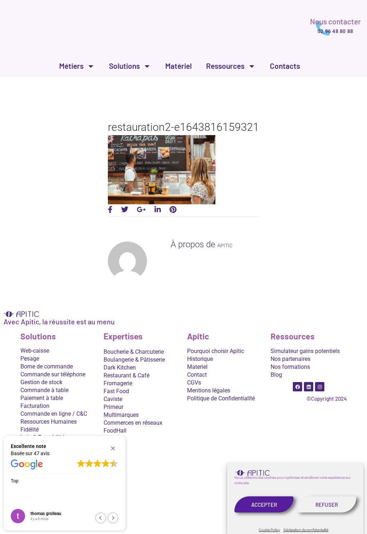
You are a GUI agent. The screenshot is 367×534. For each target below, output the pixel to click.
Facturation (34, 405)
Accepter (264, 504)
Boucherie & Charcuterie (134, 351)
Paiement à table (41, 398)
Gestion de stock (41, 382)
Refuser (326, 504)
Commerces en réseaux (133, 422)
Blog (276, 374)
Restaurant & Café (126, 375)
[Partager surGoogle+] (141, 209)
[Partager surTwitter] (124, 209)
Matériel (178, 65)
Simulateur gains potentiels (305, 351)
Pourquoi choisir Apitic (215, 351)
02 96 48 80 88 (335, 31)
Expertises (123, 337)
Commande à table (44, 390)
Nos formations (290, 366)
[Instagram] (319, 386)
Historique (200, 359)
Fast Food (116, 391)
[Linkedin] (308, 386)
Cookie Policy (269, 530)
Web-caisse (34, 350)
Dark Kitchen (120, 367)
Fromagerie (118, 383)
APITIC (225, 245)
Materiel (197, 366)
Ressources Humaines (48, 421)
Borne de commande (46, 366)
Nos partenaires (290, 359)
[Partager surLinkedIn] (157, 209)
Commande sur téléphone (52, 374)
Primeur (113, 407)
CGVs (194, 382)
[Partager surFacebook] (110, 209)
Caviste (113, 399)
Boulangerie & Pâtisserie (134, 359)
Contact (197, 374)
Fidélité (29, 429)
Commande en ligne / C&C (53, 413)
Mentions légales (208, 390)
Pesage (29, 358)
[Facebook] (297, 386)
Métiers (71, 65)
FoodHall (115, 430)
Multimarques (121, 414)
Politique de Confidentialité (221, 398)
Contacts (285, 65)
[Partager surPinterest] (173, 209)
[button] (113, 448)
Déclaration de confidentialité (305, 530)
